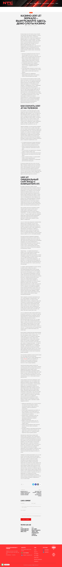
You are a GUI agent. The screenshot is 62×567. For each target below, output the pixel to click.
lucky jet (25, 358)
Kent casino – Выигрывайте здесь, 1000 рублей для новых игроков (36, 532)
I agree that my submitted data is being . (31, 515)
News (31, 12)
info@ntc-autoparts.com (27, 555)
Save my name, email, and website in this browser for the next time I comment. (31, 507)
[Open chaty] (2, 564)
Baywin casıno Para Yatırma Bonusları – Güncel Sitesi (25, 530)
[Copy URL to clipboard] (40, 484)
